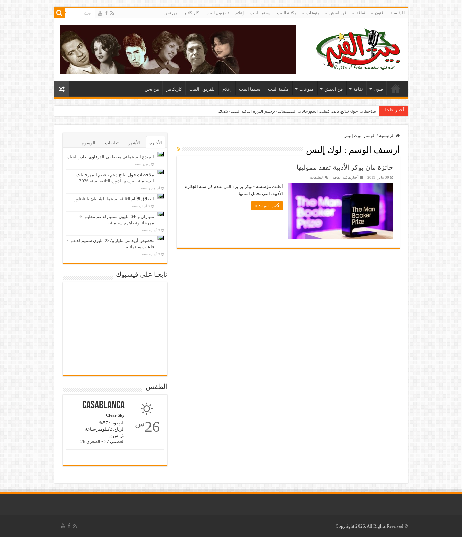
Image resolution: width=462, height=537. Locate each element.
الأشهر (134, 142)
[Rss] (112, 13)
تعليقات (112, 142)
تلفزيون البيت (217, 12)
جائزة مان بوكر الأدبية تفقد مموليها (345, 167)
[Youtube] (100, 13)
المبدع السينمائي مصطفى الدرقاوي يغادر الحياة (110, 156)
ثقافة (360, 12)
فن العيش (337, 12)
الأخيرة (155, 142)
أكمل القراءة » (267, 205)
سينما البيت (260, 12)
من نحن (170, 12)
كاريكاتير (191, 12)
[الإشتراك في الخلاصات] (178, 149)
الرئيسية (397, 12)
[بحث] (59, 13)
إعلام (239, 12)
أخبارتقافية (351, 177)
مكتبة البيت (286, 12)
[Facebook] (106, 13)
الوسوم (88, 142)
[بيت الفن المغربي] (359, 48)
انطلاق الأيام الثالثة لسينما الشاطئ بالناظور (114, 198)
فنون (379, 12)
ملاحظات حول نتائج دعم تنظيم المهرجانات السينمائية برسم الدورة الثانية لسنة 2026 (297, 111)
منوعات (312, 12)
